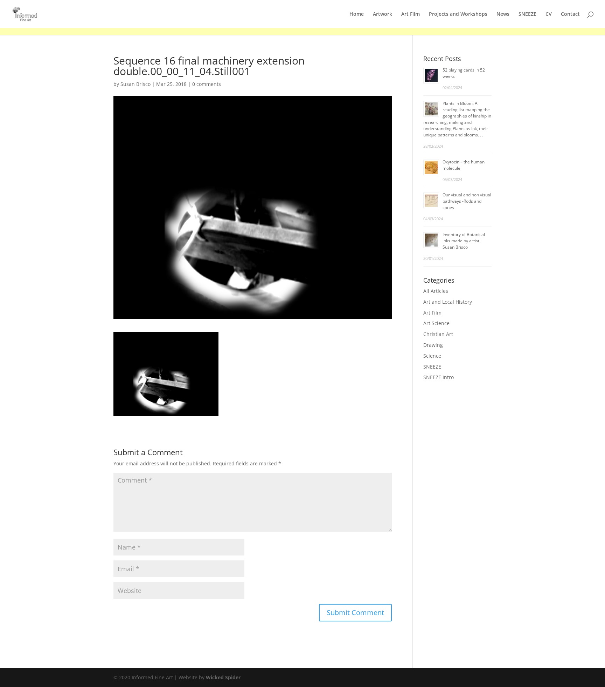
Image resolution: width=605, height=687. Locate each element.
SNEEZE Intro (438, 377)
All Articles (435, 291)
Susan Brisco (135, 84)
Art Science (436, 323)
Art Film (410, 14)
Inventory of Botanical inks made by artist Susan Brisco (464, 240)
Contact (570, 14)
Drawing (433, 345)
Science (432, 355)
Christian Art (438, 334)
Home (356, 14)
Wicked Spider (223, 677)
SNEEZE (527, 14)
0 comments (206, 84)
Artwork (382, 14)
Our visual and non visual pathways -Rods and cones (467, 201)
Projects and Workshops (458, 14)
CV (548, 14)
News (502, 14)
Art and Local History (447, 301)
